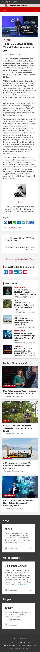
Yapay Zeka (18, 346)
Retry (32, 259)
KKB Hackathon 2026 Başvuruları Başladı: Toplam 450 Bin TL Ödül (24, 351)
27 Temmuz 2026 (20, 343)
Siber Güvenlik (19, 287)
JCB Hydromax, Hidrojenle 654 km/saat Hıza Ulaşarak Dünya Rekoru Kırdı (24, 321)
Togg (5, 174)
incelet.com (31, 297)
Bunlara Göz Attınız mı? (15, 363)
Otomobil (7, 40)
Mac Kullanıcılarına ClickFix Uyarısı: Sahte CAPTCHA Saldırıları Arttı (25, 292)
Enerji (16, 300)
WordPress (27, 648)
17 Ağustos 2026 (20, 297)
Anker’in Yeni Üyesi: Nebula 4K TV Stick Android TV (20, 248)
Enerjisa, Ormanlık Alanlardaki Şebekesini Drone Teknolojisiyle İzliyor (24, 306)
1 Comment (21, 55)
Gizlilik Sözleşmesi (8, 646)
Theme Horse (31, 646)
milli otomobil (12, 227)
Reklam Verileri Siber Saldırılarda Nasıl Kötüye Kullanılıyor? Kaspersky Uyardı (24, 336)
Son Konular (11, 283)
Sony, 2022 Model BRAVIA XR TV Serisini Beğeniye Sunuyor (20, 239)
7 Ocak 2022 (7, 55)
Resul (15, 55)
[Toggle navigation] (5, 9)
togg (19, 227)
